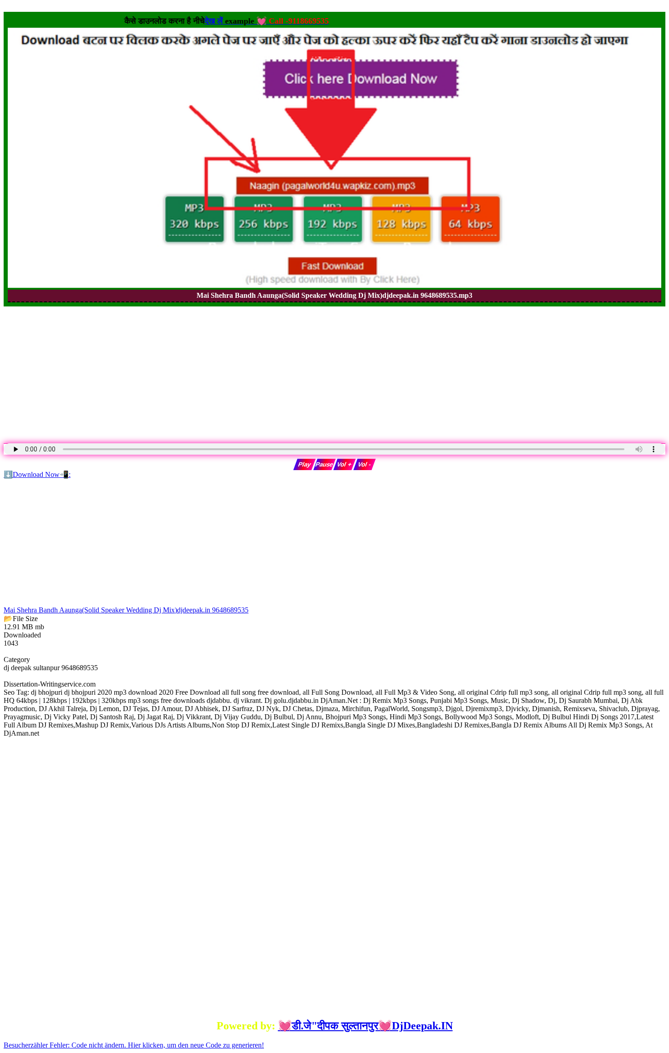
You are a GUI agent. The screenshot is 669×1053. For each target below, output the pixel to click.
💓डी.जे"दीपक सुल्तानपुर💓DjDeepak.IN (365, 1026)
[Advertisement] (277, 370)
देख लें (282, 20)
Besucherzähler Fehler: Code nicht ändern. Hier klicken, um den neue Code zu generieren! (134, 1045)
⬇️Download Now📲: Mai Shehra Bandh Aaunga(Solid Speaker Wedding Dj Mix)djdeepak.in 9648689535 (126, 542)
